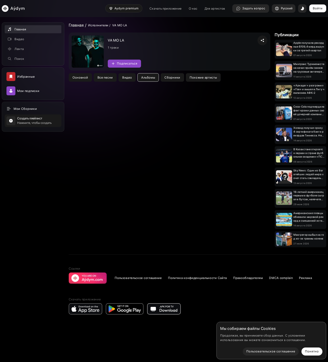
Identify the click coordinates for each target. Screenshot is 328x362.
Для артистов (215, 8)
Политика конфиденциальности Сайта (197, 278)
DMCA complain (281, 278)
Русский (287, 8)
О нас (193, 8)
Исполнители (98, 25)
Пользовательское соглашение (138, 278)
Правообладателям (248, 278)
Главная (76, 25)
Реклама (305, 278)
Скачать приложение (165, 8)
